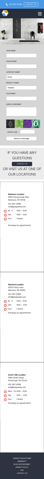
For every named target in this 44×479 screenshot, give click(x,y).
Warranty (22, 461)
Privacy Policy (22, 467)
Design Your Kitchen (22, 458)
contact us (22, 164)
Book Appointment (22, 464)
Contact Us (22, 473)
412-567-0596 (15, 4)
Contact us (31, 4)
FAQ (22, 470)
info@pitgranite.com (17, 207)
